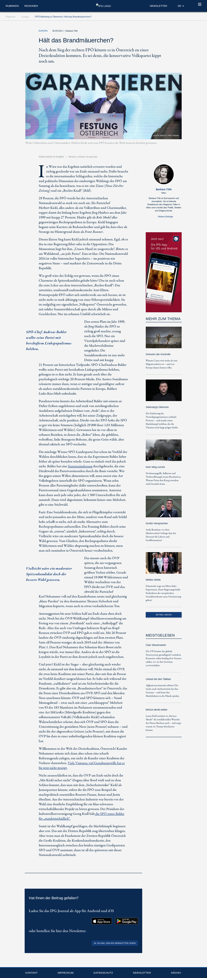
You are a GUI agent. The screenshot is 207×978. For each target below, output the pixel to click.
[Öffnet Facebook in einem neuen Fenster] (158, 31)
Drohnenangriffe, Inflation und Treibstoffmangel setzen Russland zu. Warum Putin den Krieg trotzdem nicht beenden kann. (163, 479)
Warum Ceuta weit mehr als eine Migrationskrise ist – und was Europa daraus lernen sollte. (161, 364)
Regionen (31, 6)
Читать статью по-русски (82, 156)
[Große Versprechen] (164, 508)
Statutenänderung (80, 466)
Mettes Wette (153, 579)
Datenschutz (103, 972)
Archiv (176, 972)
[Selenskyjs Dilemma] (164, 392)
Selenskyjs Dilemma (157, 407)
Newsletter (142, 972)
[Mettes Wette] (164, 565)
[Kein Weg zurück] (164, 452)
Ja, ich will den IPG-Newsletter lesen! (115, 943)
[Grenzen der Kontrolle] (164, 339)
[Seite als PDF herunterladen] (139, 869)
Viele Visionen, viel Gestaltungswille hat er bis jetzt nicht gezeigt (82, 765)
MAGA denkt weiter (156, 709)
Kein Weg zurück (155, 467)
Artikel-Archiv (164, 615)
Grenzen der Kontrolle (158, 354)
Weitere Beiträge (165, 216)
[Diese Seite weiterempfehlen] (165, 31)
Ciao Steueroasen (156, 645)
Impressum (66, 972)
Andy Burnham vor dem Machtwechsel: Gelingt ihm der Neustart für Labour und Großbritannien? (161, 535)
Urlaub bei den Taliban (158, 679)
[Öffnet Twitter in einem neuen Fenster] (152, 31)
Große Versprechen (157, 523)
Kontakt (31, 972)
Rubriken (12, 6)
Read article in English (51, 156)
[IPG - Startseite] (103, 5)
